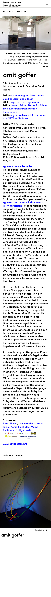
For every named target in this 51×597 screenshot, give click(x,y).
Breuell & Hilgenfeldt (19, 430)
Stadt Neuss (10, 423)
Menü (47, 3)
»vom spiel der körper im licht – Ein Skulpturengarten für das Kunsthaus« (25, 109)
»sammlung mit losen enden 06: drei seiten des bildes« (23, 97)
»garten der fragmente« (25, 102)
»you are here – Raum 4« (17, 166)
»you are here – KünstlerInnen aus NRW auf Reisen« (24, 117)
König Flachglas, (20, 427)
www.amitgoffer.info (15, 444)
